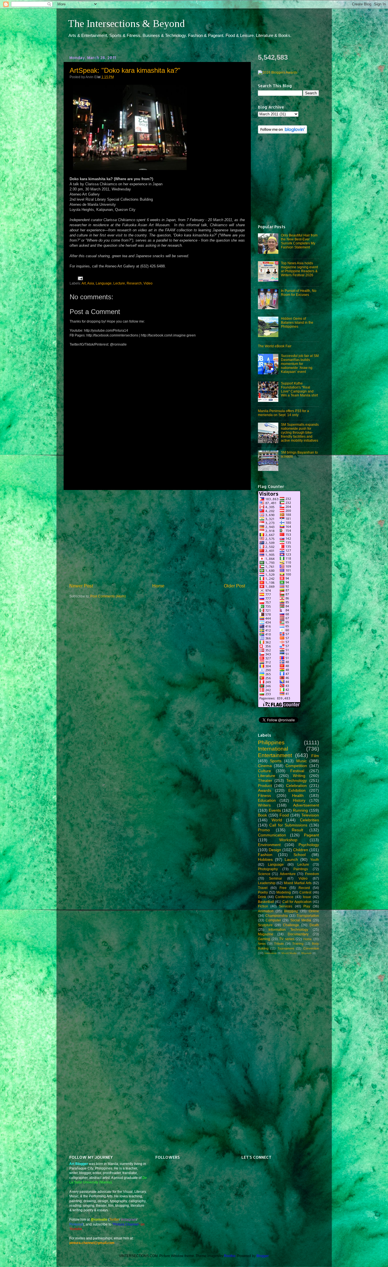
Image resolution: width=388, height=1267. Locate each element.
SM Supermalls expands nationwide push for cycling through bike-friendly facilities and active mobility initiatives (300, 432)
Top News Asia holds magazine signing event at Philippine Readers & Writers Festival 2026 (299, 269)
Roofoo (229, 1256)
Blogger (262, 1256)
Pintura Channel (126, 1224)
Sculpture (265, 925)
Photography (268, 869)
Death (314, 925)
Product (265, 785)
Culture (264, 770)
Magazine (265, 934)
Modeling (283, 892)
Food (284, 815)
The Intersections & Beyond (126, 23)
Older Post (234, 585)
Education (267, 800)
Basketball (266, 901)
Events (275, 810)
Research (134, 283)
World (277, 820)
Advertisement (306, 805)
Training (297, 943)
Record (304, 888)
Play (306, 906)
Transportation (308, 915)
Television (310, 815)
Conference (284, 897)
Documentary (298, 934)
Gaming (264, 939)
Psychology (309, 844)
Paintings (300, 869)
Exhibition (297, 790)
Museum (306, 953)
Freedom (312, 874)
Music (301, 761)
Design (275, 850)
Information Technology (288, 929)
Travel (263, 888)
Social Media (300, 920)
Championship (276, 915)
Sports (275, 761)
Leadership (267, 883)
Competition (296, 765)
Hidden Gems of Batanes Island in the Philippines (297, 322)
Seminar (275, 878)
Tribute (279, 943)
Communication (272, 835)
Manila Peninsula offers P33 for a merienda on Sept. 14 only (283, 413)
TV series (286, 939)
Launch (291, 859)
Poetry (263, 892)
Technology (296, 780)
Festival (297, 770)
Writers (264, 805)
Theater (265, 780)
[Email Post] (79, 278)
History (299, 800)
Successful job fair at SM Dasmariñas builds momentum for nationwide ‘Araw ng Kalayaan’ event (300, 363)
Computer (273, 920)
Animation (266, 911)
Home (158, 585)
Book (262, 815)
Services (285, 906)
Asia (90, 283)
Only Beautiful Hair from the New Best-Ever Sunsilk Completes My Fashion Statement (299, 241)
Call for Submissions (288, 825)
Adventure (288, 874)
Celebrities (309, 820)
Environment (269, 844)
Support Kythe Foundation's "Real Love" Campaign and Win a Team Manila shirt (299, 389)
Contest (305, 892)
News (262, 943)
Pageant (311, 835)
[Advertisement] (157, 536)
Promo (264, 830)
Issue (307, 897)
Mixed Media (289, 953)
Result (297, 830)
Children (300, 850)
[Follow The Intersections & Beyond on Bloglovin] (282, 132)
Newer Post (81, 585)
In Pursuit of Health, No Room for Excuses (298, 292)
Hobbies (265, 859)
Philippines (271, 742)
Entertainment (275, 755)
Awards (264, 790)
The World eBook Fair (274, 346)
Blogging (291, 911)
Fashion (265, 854)
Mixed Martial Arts (298, 883)
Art (84, 283)
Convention (311, 948)
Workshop (288, 840)
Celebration (296, 785)
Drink (262, 897)
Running (300, 810)
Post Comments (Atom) (108, 596)
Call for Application (297, 901)
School (299, 854)
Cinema (265, 765)
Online (314, 911)
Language (104, 283)
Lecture (119, 283)
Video (148, 283)
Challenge (291, 925)
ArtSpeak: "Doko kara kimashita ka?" (125, 70)
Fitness (264, 795)
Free (283, 888)
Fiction (263, 906)
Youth (314, 859)
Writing (299, 775)
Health (298, 795)
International (273, 749)
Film (315, 755)
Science (264, 874)
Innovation (270, 953)
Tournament (286, 948)
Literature (266, 775)
